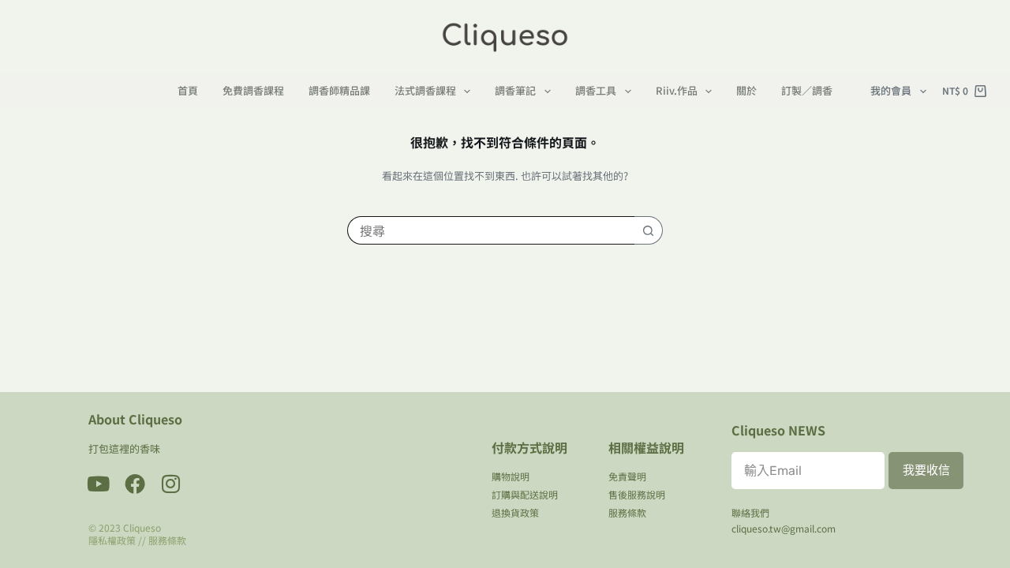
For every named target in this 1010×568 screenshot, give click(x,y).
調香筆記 (515, 91)
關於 (746, 91)
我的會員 (890, 90)
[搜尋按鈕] (648, 230)
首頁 (188, 91)
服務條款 (167, 540)
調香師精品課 (339, 91)
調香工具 (595, 91)
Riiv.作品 (677, 91)
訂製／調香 (806, 91)
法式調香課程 (425, 91)
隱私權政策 (112, 540)
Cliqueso (142, 527)
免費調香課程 (253, 91)
